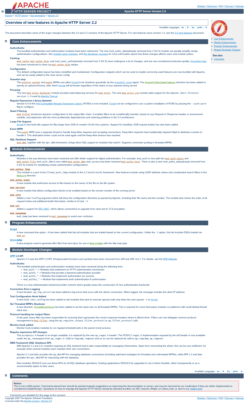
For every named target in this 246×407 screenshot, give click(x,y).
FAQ (221, 6)
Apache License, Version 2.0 (38, 401)
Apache (8, 15)
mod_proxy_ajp (130, 93)
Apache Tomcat (49, 96)
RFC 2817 (43, 209)
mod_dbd (21, 142)
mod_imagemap (18, 213)
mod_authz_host (130, 161)
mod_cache (23, 61)
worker (36, 82)
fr (187, 27)
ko (193, 27)
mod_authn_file (26, 161)
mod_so (21, 235)
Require (21, 175)
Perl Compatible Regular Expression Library (59, 103)
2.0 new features (183, 33)
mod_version (17, 187)
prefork (26, 82)
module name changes (65, 54)
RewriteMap (96, 243)
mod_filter (23, 114)
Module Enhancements (225, 42)
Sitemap (240, 6)
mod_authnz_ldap (20, 169)
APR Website (170, 259)
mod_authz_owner (20, 180)
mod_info (15, 195)
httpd (74, 82)
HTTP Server (21, 15)
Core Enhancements (224, 39)
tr (206, 27)
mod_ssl (14, 206)
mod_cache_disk (39, 61)
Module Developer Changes (227, 50)
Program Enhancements (225, 46)
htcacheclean (198, 61)
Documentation (37, 15)
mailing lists (196, 388)
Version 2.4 (53, 15)
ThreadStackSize (44, 307)
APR (12, 256)
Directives (212, 6)
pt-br (200, 27)
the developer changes (96, 54)
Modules (201, 6)
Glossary (229, 6)
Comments (219, 59)
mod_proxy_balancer (39, 93)
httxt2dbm (16, 240)
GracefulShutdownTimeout (160, 82)
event (49, 82)
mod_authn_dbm (76, 161)
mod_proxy (105, 93)
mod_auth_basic (174, 158)
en (183, 27)
